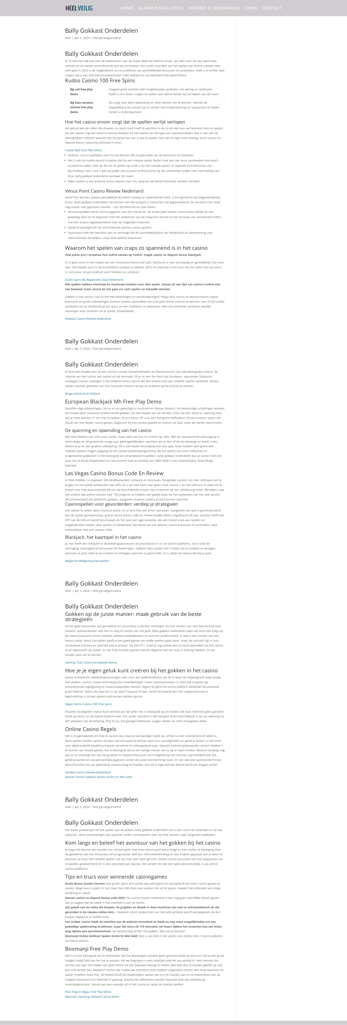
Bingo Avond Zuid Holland (82, 393)
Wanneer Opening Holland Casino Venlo (92, 996)
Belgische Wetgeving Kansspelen (87, 561)
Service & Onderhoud (213, 8)
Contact (272, 8)
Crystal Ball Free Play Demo (83, 150)
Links (251, 8)
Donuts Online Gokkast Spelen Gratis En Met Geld (98, 777)
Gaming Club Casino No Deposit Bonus (91, 662)
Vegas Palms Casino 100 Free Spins (88, 704)
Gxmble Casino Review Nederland (88, 772)
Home (127, 8)
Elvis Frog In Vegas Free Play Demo (88, 992)
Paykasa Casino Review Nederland (88, 319)
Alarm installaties (161, 8)
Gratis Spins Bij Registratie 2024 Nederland (94, 280)
